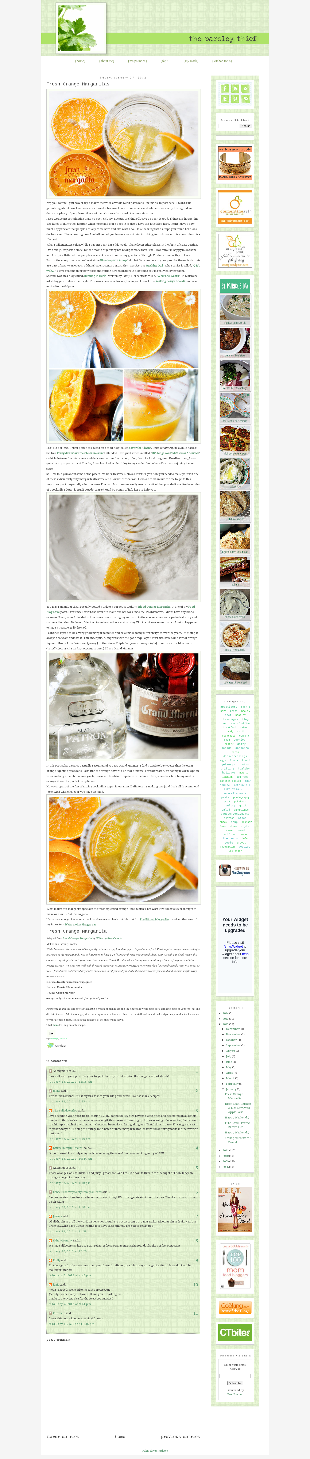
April (230, 1072)
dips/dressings (235, 756)
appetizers (228, 707)
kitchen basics (230, 781)
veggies (244, 846)
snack (223, 822)
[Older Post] (180, 1438)
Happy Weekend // (237, 1117)
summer (229, 830)
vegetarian (227, 846)
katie (56, 1284)
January (231, 1089)
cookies (239, 739)
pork (227, 801)
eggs (223, 760)
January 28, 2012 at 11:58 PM (70, 1231)
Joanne (57, 1216)
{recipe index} (137, 60)
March (230, 1078)
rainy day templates (155, 1450)
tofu (245, 838)
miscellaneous (235, 793)
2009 (226, 1161)
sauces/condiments (235, 813)
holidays (229, 772)
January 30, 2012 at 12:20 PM (70, 1251)
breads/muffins (240, 723)
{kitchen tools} (222, 60)
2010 (226, 1155)
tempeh (243, 834)
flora (234, 760)
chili (240, 731)
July (229, 1056)
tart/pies (229, 834)
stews (233, 826)
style (245, 826)
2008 (226, 1166)
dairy (241, 744)
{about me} (107, 60)
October (231, 1039)
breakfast (229, 727)
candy (229, 731)
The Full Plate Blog (65, 1110)
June (229, 1061)
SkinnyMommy (63, 1240)
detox (235, 752)
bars (223, 711)
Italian (227, 777)
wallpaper (235, 851)
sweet (241, 830)
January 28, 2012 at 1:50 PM (70, 1207)
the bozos (230, 838)
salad (226, 809)
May (229, 1067)
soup (234, 822)
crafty (229, 744)
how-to (243, 772)
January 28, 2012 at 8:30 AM (69, 1138)
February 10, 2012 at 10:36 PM (72, 1323)
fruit (246, 760)
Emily (56, 1260)
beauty (245, 711)
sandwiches (241, 810)
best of (240, 715)
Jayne (56, 1090)
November (233, 1034)
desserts (242, 748)
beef (228, 715)
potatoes (240, 801)
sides (242, 818)
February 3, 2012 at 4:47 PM (70, 1275)
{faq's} (165, 60)
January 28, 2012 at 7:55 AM (69, 1101)
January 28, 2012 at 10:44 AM (70, 1158)
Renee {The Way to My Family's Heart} (77, 1192)
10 (195, 1284)
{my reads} (191, 60)
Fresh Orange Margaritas (77, 84)
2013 (226, 1018)
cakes (243, 727)
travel (241, 842)
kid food (242, 777)
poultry (230, 805)
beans (233, 711)
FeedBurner (235, 1394)
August (231, 1050)
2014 (226, 1013)
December (233, 1028)
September (233, 1045)
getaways (228, 764)
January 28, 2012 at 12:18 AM (70, 1081)
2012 (226, 1024)
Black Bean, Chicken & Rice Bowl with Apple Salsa (238, 1108)
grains (244, 764)
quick (243, 805)
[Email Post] (50, 1033)
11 (195, 1313)
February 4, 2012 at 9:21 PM (70, 1304)
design (226, 748)
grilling (227, 768)
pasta (225, 797)
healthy (244, 768)
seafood (229, 818)
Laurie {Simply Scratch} (68, 1147)
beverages (54, 1038)
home (80, 60)
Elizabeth (59, 1313)
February (232, 1083)
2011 (226, 1150)
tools (229, 842)
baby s (245, 707)
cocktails (63, 1038)
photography (241, 797)
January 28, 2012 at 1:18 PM (70, 1183)
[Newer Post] (63, 1438)
